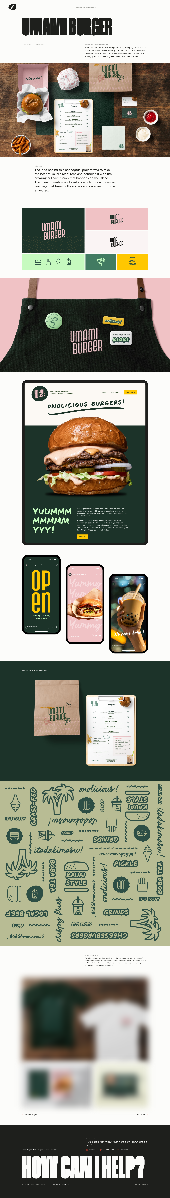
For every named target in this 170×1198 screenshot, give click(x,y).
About (47, 1150)
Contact (53, 1150)
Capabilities (31, 1150)
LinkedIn (65, 1184)
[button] (159, 7)
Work (24, 1150)
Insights (40, 1150)
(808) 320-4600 (107, 1150)
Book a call (124, 1150)
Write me (92, 1150)
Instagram (56, 1184)
